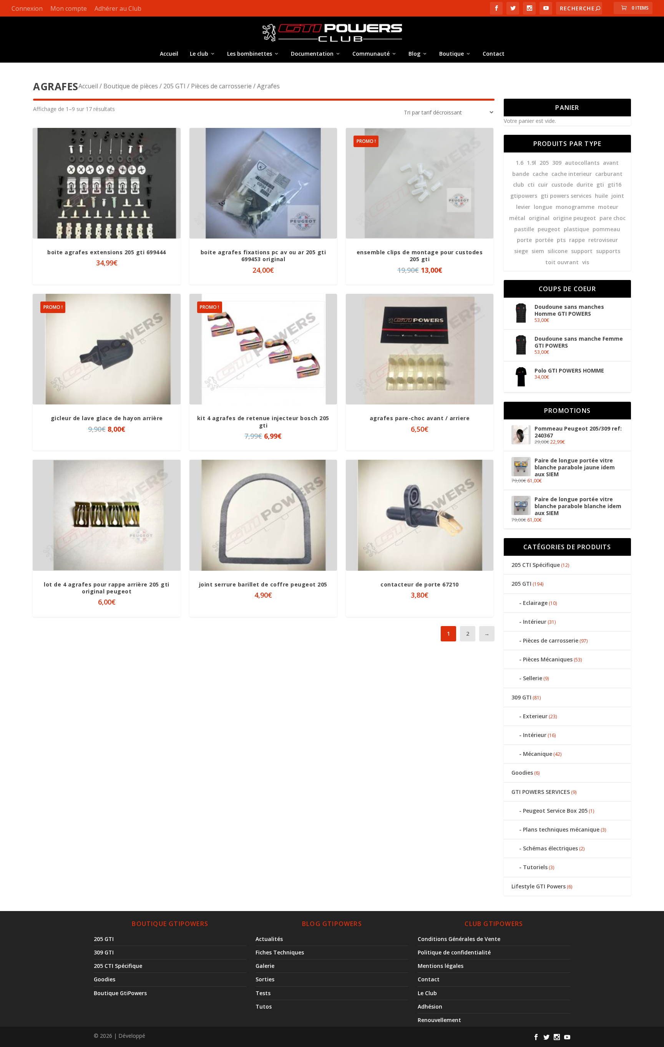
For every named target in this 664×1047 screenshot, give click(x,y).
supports (608, 251)
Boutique (451, 53)
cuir (543, 184)
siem (537, 251)
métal (517, 218)
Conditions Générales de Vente (459, 939)
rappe (577, 240)
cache (540, 173)
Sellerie (532, 678)
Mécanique (537, 753)
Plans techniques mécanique (561, 829)
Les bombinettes (249, 53)
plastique (576, 229)
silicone (558, 251)
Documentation (312, 53)
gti (600, 184)
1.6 (519, 162)
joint (617, 195)
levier (523, 206)
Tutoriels (535, 867)
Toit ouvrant (562, 262)
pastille (524, 229)
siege (521, 251)
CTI (531, 184)
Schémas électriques (550, 848)
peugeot (549, 229)
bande (520, 173)
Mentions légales (440, 965)
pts (561, 240)
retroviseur (603, 240)
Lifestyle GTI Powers (538, 886)
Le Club (427, 993)
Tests (263, 993)
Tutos (264, 1006)
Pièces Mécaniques (548, 659)
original (539, 218)
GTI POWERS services (566, 195)
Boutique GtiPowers (120, 993)
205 (544, 162)
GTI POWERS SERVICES (540, 791)
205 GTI (174, 86)
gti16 (614, 184)
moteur (608, 206)
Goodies (522, 772)
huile (601, 195)
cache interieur (571, 173)
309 (556, 162)
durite (584, 184)
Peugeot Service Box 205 (555, 810)
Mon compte (68, 8)
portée (544, 240)
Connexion (27, 8)
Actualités (269, 939)
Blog (414, 53)
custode (562, 184)
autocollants (582, 162)
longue (543, 206)
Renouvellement (439, 1020)
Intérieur (534, 621)
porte (524, 240)
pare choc (612, 218)
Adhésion (430, 1006)
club (518, 184)
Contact (494, 53)
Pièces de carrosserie (221, 86)
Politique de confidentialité (454, 952)
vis (585, 262)
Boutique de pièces (130, 86)
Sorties (265, 979)
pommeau (606, 229)
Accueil (169, 53)
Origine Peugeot (574, 218)
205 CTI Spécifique (535, 564)
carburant (608, 173)
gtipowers (523, 195)
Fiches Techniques (280, 952)
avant (611, 162)
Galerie (265, 965)
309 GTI (521, 697)
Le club (199, 53)
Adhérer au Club (118, 8)
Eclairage (535, 602)
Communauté (371, 53)
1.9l (531, 162)
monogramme (575, 206)
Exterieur (535, 716)
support (582, 251)
